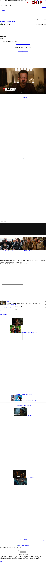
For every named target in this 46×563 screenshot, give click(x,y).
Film (2, 8)
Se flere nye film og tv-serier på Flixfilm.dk (23, 51)
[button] (23, 81)
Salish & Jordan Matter (9, 301)
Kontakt (1, 561)
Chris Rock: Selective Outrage (7, 21)
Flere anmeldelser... (43, 540)
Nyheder (3, 9)
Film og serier (3, 19)
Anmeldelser (3, 10)
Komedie (9, 23)
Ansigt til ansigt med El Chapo (16, 307)
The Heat (15, 304)
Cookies (3, 561)
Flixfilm (1, 19)
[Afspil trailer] (23, 81)
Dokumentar (6, 23)
